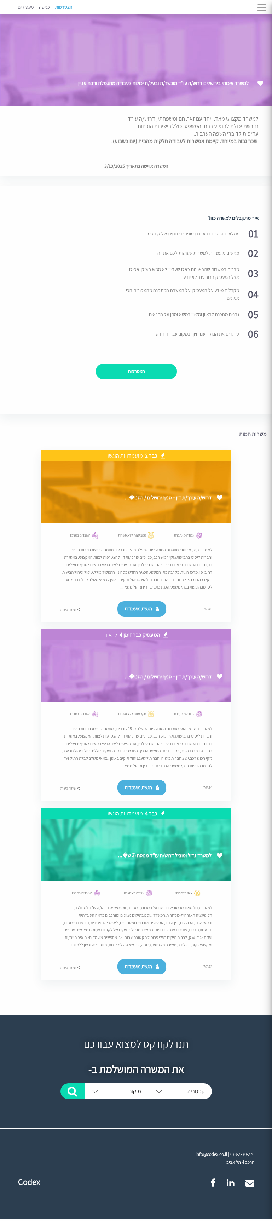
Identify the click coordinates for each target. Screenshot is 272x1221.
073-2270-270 (242, 1154)
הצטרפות (64, 7)
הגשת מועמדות (138, 609)
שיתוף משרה (68, 609)
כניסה (44, 7)
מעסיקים (26, 7)
